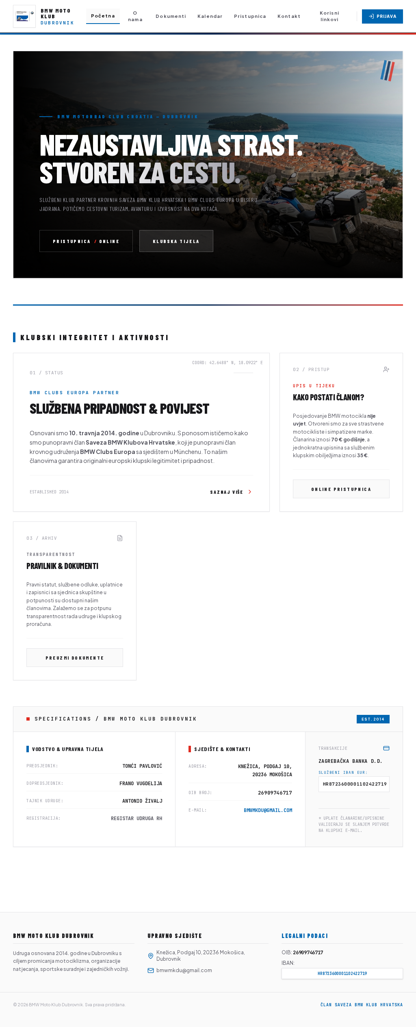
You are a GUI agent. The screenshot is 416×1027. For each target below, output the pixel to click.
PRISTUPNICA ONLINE (86, 241)
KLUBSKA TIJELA (176, 241)
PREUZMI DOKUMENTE (75, 657)
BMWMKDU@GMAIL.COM (268, 810)
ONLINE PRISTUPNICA (341, 489)
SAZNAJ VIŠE (226, 492)
